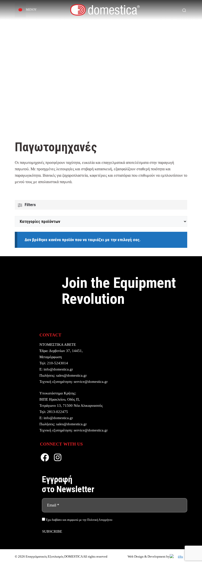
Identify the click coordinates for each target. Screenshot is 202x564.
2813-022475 (57, 412)
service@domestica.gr (91, 382)
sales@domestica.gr (71, 375)
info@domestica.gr (58, 369)
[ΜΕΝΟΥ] (20, 9)
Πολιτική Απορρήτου (99, 520)
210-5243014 (57, 363)
